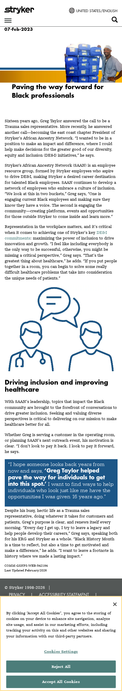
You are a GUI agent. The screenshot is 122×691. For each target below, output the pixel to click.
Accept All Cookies (61, 681)
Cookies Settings (61, 651)
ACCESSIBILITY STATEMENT (64, 594)
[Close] (114, 604)
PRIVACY (17, 594)
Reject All (61, 666)
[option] (61, 74)
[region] (61, 643)
